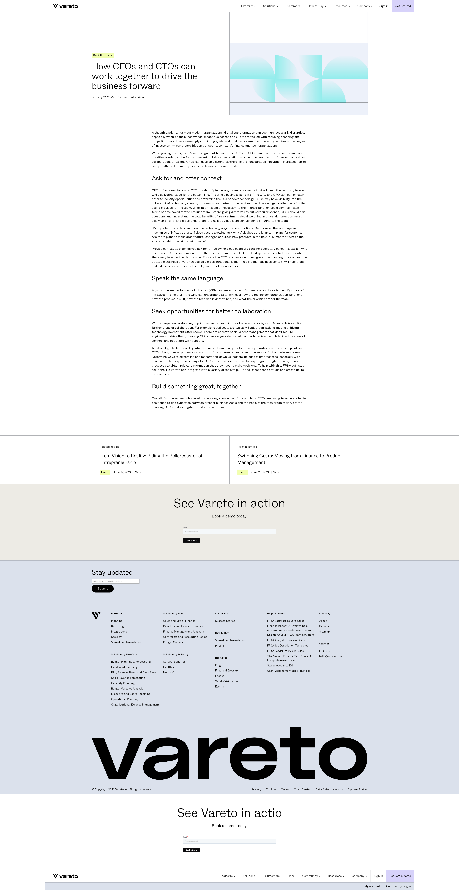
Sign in (384, 6)
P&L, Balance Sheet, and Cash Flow (133, 672)
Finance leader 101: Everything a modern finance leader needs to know (291, 628)
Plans (291, 876)
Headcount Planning (124, 667)
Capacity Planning (123, 683)
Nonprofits (170, 672)
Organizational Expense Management (135, 705)
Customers (292, 6)
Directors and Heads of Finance (183, 626)
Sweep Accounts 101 (280, 666)
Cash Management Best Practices (288, 671)
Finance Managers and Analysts (183, 632)
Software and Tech (175, 662)
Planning (117, 621)
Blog (218, 665)
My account (372, 886)
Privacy (256, 789)
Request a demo (400, 876)
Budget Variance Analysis (127, 689)
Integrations (119, 632)
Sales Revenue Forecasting (128, 678)
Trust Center (302, 789)
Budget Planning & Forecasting (131, 662)
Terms (285, 789)
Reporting (117, 626)
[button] (248, 6)
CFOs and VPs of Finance (179, 621)
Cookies (271, 789)
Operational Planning (124, 699)
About (323, 621)
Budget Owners (173, 642)
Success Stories (225, 621)
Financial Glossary (227, 671)
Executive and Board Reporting (130, 694)
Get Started (403, 6)
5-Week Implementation (126, 642)
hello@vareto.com (330, 656)
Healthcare (170, 667)
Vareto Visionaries (226, 681)
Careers (324, 626)
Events (219, 687)
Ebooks (219, 676)
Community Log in (398, 886)
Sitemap (324, 632)
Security (116, 637)
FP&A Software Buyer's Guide (285, 621)
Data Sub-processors (329, 789)
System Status (357, 789)
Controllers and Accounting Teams (185, 637)
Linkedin (324, 651)
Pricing (219, 646)
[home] (61, 6)
